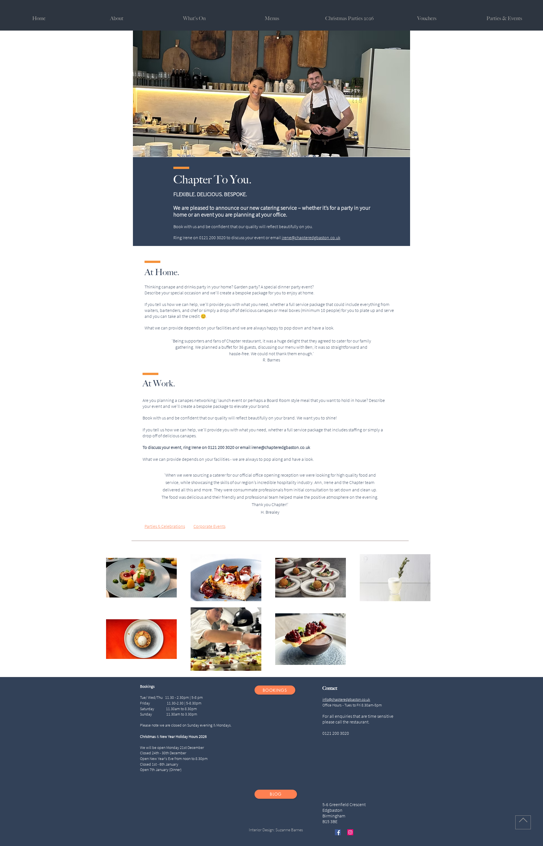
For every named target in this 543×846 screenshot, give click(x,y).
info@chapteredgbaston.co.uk (346, 699)
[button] (504, 18)
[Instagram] (350, 832)
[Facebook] (338, 832)
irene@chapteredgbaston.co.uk (311, 237)
